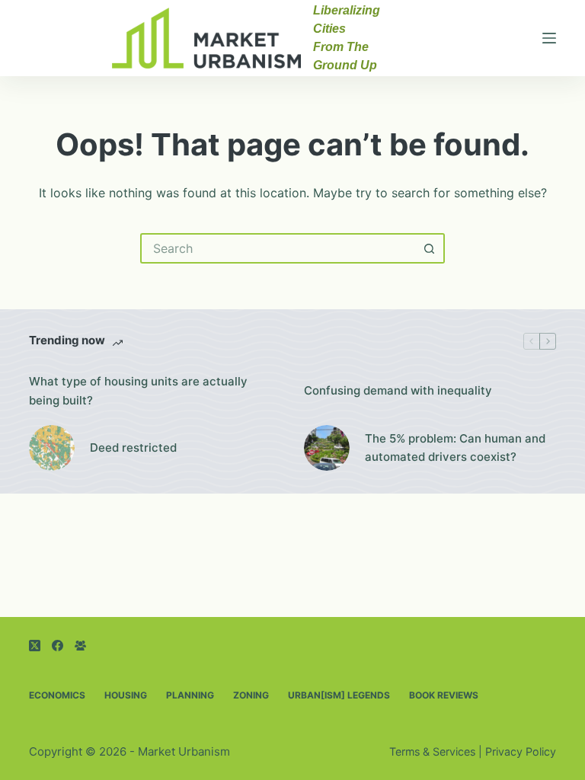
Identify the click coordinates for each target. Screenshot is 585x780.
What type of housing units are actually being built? (138, 391)
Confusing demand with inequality (398, 390)
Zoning (251, 695)
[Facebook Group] (80, 645)
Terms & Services (432, 751)
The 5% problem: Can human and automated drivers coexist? (455, 448)
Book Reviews (443, 695)
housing (125, 695)
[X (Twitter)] (34, 645)
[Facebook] (57, 645)
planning (190, 695)
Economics (57, 695)
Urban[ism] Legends (339, 695)
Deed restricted (133, 447)
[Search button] (429, 248)
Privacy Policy (520, 751)
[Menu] (549, 38)
